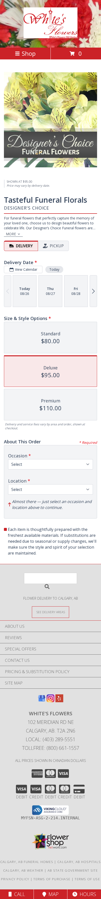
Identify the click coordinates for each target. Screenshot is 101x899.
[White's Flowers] (51, 35)
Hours (86, 894)
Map (52, 894)
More (11, 234)
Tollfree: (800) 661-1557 (50, 748)
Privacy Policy (15, 879)
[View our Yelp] (59, 700)
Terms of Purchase (51, 879)
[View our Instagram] (50, 700)
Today (54, 269)
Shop (29, 53)
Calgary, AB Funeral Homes (26, 862)
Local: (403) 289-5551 (50, 739)
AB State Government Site (73, 870)
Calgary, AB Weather (23, 870)
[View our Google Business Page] (42, 700)
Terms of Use (87, 879)
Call (18, 894)
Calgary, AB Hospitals (79, 862)
